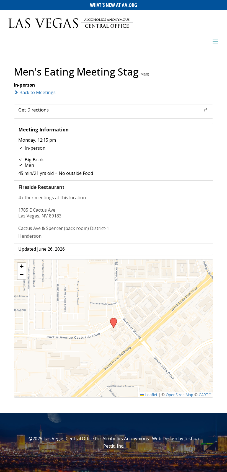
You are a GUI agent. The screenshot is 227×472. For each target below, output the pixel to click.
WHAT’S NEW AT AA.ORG (113, 5)
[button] (111, 319)
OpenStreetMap (179, 394)
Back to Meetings (37, 92)
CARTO (205, 394)
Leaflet (150, 394)
